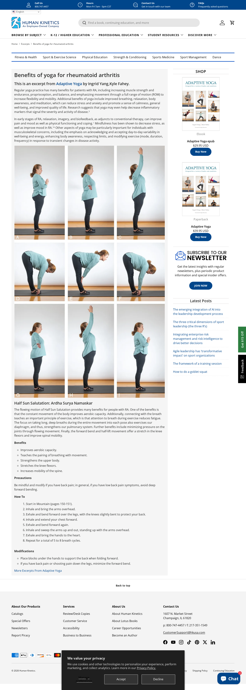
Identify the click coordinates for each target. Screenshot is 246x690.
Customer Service (75, 621)
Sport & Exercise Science (59, 57)
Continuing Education (223, 670)
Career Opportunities (126, 628)
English (19, 11)
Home (15, 43)
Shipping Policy (200, 670)
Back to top (123, 585)
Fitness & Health (26, 57)
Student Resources (163, 35)
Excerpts (25, 43)
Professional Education (119, 35)
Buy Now (200, 151)
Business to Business (77, 635)
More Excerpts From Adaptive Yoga (38, 571)
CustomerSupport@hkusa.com (184, 632)
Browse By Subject (27, 35)
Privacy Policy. (146, 668)
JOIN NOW (200, 285)
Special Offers (21, 621)
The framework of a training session (197, 364)
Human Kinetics (27, 670)
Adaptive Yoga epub (200, 141)
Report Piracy (21, 635)
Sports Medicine (163, 57)
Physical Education (95, 57)
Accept (121, 679)
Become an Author (124, 635)
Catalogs (17, 614)
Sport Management (193, 57)
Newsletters (20, 628)
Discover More (200, 35)
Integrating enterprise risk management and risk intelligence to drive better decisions (198, 338)
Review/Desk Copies (76, 614)
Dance (217, 57)
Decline (158, 679)
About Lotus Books (125, 621)
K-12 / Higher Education (70, 35)
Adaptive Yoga (69, 83)
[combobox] (139, 23)
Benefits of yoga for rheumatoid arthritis (53, 43)
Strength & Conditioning (129, 57)
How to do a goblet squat (190, 372)
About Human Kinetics (127, 614)
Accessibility (71, 628)
